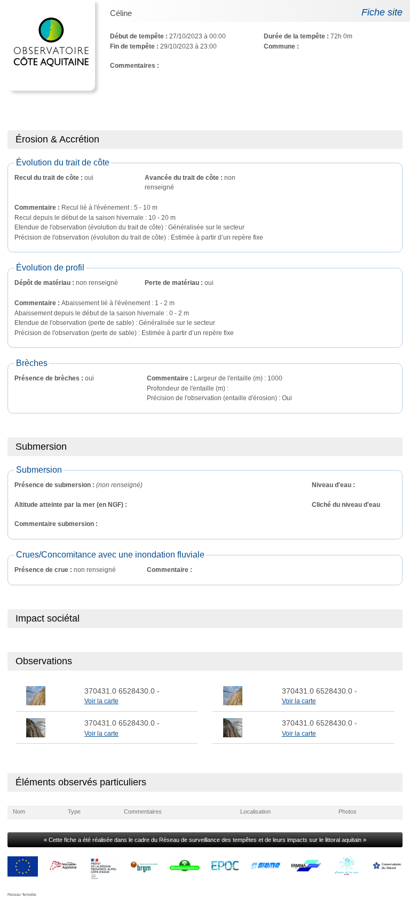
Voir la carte (101, 701)
